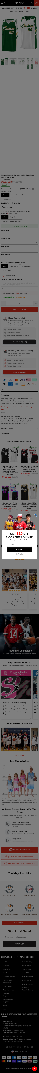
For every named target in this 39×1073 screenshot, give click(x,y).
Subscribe (19, 549)
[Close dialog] (35, 515)
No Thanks (19, 554)
